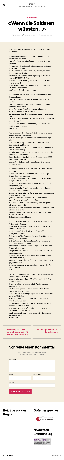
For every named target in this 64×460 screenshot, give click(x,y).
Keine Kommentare (46, 35)
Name (11, 374)
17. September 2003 (30, 35)
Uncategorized (32, 17)
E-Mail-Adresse (37, 374)
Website (11, 382)
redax (18, 35)
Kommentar (13, 359)
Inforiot (32, 4)
